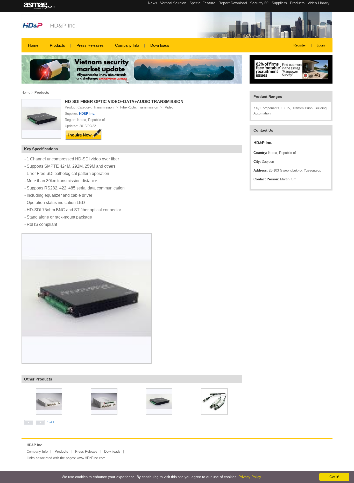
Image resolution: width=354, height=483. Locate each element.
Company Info (127, 45)
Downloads (159, 45)
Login (321, 45)
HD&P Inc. (63, 25)
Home (33, 45)
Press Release (86, 451)
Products (57, 45)
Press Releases (90, 45)
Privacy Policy (249, 477)
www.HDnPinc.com (91, 458)
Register (299, 45)
